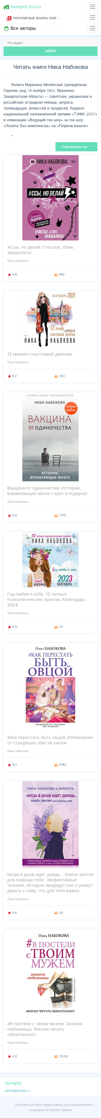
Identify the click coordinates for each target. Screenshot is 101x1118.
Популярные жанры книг (32, 18)
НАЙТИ (50, 51)
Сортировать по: (75, 147)
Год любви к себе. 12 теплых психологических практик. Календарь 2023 (46, 599)
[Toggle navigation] (92, 7)
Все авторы (20, 28)
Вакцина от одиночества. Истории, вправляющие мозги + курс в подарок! (47, 490)
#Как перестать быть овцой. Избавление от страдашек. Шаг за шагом (50, 739)
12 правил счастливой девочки (39, 354)
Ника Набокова (17, 261)
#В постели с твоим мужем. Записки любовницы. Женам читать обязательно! (45, 1029)
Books (22, 7)
